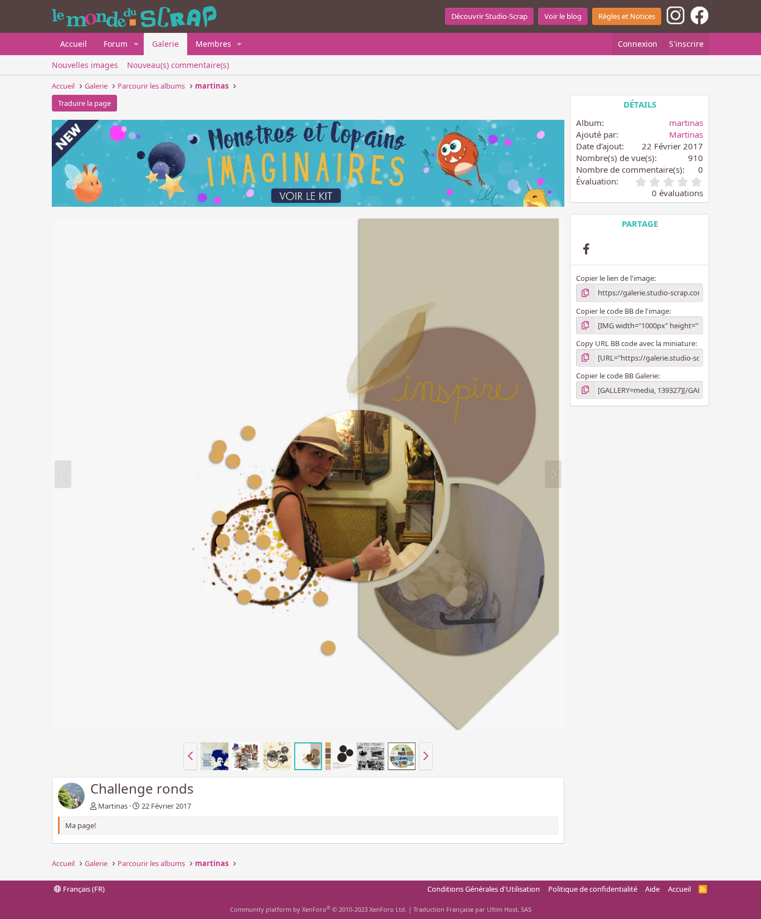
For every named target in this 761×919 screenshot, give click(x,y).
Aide (652, 889)
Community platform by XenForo (318, 909)
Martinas (113, 806)
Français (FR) (83, 889)
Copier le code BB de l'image (622, 311)
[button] (136, 44)
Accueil (73, 43)
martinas (686, 122)
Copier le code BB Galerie (617, 376)
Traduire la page (84, 103)
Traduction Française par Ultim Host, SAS (472, 909)
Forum (116, 43)
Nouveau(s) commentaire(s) (178, 65)
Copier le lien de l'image (615, 278)
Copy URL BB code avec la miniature (635, 343)
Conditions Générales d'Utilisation (483, 889)
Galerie (165, 43)
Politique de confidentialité (592, 889)
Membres (213, 43)
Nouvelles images (85, 65)
